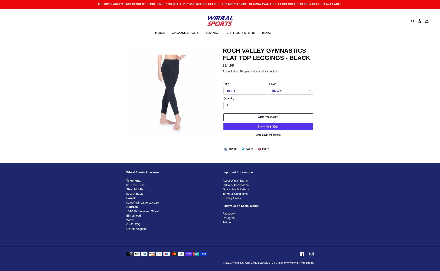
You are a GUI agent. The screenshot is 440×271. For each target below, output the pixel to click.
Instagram (229, 218)
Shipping (244, 71)
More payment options (268, 134)
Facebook (229, 213)
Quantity (228, 98)
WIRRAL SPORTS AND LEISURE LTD (252, 262)
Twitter (227, 222)
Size (226, 84)
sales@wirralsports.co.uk (142, 202)
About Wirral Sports (235, 180)
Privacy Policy (232, 198)
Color (272, 84)
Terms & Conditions (235, 193)
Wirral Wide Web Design (300, 262)
